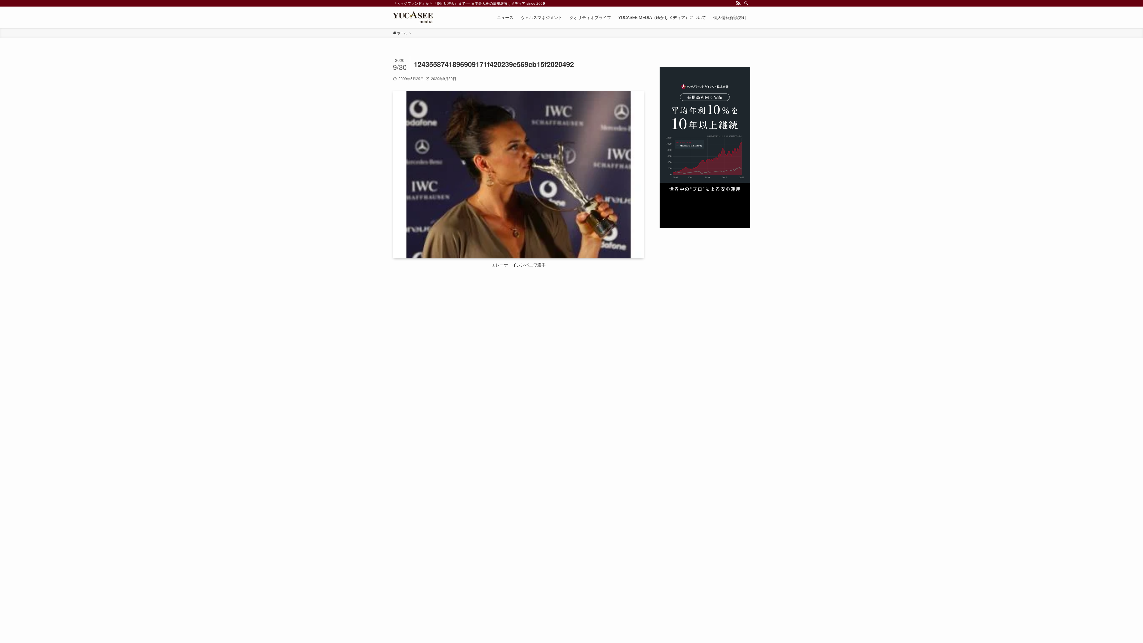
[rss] (738, 3)
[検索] (746, 3)
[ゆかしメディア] (413, 17)
